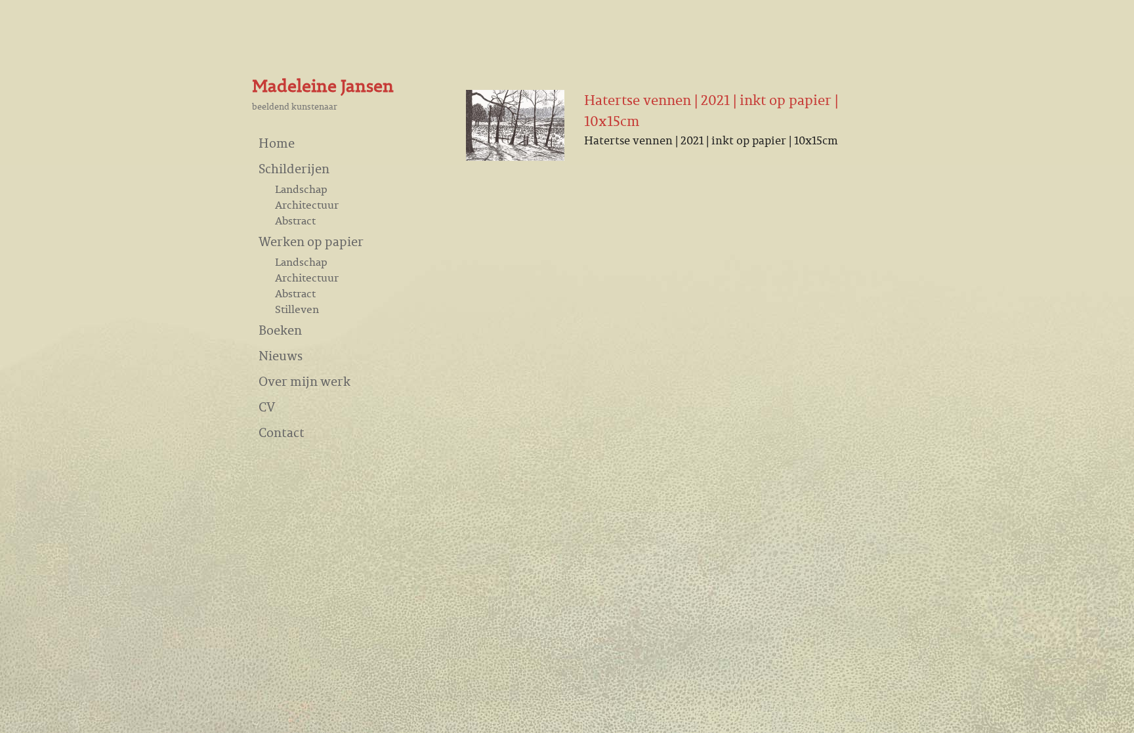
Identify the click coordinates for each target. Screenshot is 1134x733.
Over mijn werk (304, 380)
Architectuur (307, 205)
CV (267, 406)
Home (277, 142)
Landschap (301, 189)
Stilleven (297, 309)
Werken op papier (311, 241)
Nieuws (281, 355)
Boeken (280, 329)
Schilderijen (294, 168)
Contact (281, 432)
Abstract (295, 220)
